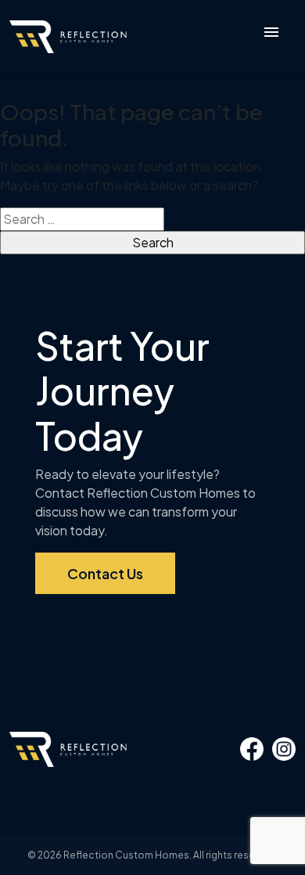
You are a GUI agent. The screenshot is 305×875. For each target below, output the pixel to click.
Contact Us (105, 573)
